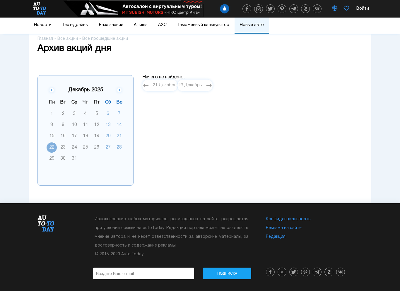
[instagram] (258, 8)
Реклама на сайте (284, 228)
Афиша (141, 25)
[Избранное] (346, 9)
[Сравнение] (335, 9)
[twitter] (270, 8)
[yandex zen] (305, 8)
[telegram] (293, 8)
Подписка (227, 273)
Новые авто (252, 25)
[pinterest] (282, 8)
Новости (43, 25)
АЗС (162, 25)
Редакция (276, 237)
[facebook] (246, 8)
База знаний (111, 25)
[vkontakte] (317, 8)
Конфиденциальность (288, 219)
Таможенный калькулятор (203, 25)
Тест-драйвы (75, 25)
